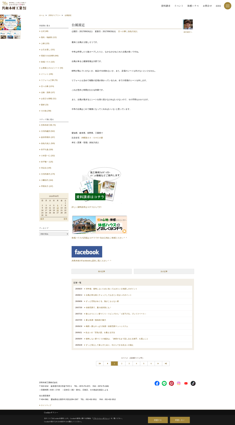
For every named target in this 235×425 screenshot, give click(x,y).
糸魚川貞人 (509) (48, 143)
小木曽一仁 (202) (48, 156)
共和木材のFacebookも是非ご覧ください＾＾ (92, 261)
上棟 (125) (45, 43)
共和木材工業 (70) (48, 125)
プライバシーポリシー (101, 418)
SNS (218, 5)
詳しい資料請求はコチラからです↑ (87, 207)
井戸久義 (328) (47, 149)
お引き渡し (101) (48, 50)
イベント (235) (47, 74)
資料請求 (165, 5)
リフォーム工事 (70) (49, 80)
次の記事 (164, 271)
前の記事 (101, 271)
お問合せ (207, 5)
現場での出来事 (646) (50, 56)
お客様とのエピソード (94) (52, 68)
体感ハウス (193, 5)
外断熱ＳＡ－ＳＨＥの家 (92, 138)
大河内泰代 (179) (48, 174)
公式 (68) (44, 31)
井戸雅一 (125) (47, 162)
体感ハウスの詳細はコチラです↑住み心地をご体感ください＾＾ (99, 238)
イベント (178, 5)
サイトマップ (46, 405)
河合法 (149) (46, 168)
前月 (42, 219)
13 (58, 208)
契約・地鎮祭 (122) (49, 37)
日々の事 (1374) (47, 86)
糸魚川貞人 (133, 31)
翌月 (65, 219)
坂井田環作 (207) (48, 137)
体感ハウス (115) (48, 62)
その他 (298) (46, 111)
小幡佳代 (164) (47, 180)
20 (58, 210)
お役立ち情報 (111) (48, 98)
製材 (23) (44, 105)
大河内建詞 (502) (48, 131)
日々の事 (122, 31)
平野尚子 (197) (47, 186)
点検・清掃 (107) (48, 92)
